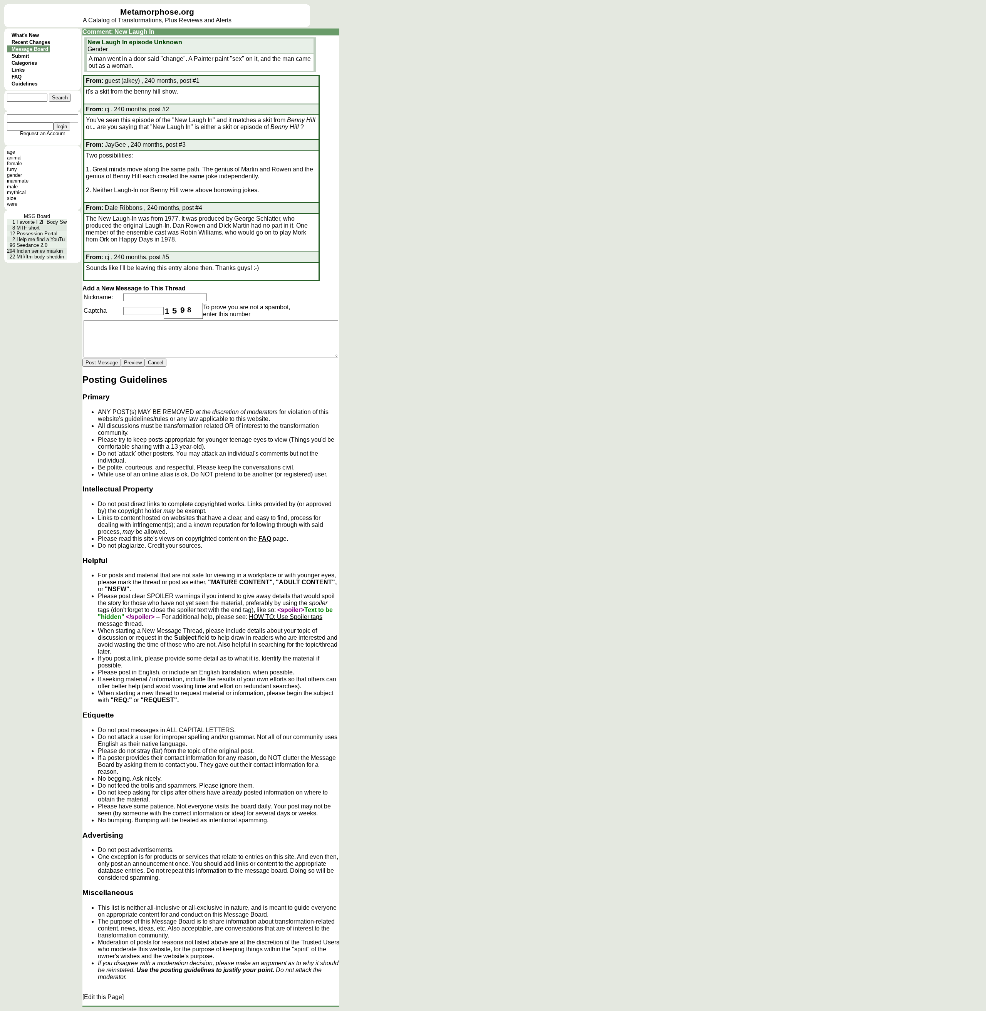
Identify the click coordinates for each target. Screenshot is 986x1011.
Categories (24, 63)
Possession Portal (37, 233)
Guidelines (24, 84)
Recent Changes (31, 42)
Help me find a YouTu (41, 239)
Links (18, 70)
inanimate (18, 181)
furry (12, 169)
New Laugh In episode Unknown (134, 42)
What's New (25, 35)
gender (14, 175)
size (11, 198)
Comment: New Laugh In (118, 32)
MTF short (28, 228)
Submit (20, 56)
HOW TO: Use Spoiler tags (285, 617)
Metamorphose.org (157, 12)
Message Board (30, 49)
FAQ (17, 77)
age (11, 152)
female (14, 163)
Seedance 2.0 (32, 245)
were (12, 204)
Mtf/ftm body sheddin (40, 257)
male (12, 186)
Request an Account (42, 133)
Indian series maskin (40, 251)
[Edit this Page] (103, 997)
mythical (16, 192)
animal (14, 158)
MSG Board (37, 216)
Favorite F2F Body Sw (42, 222)
